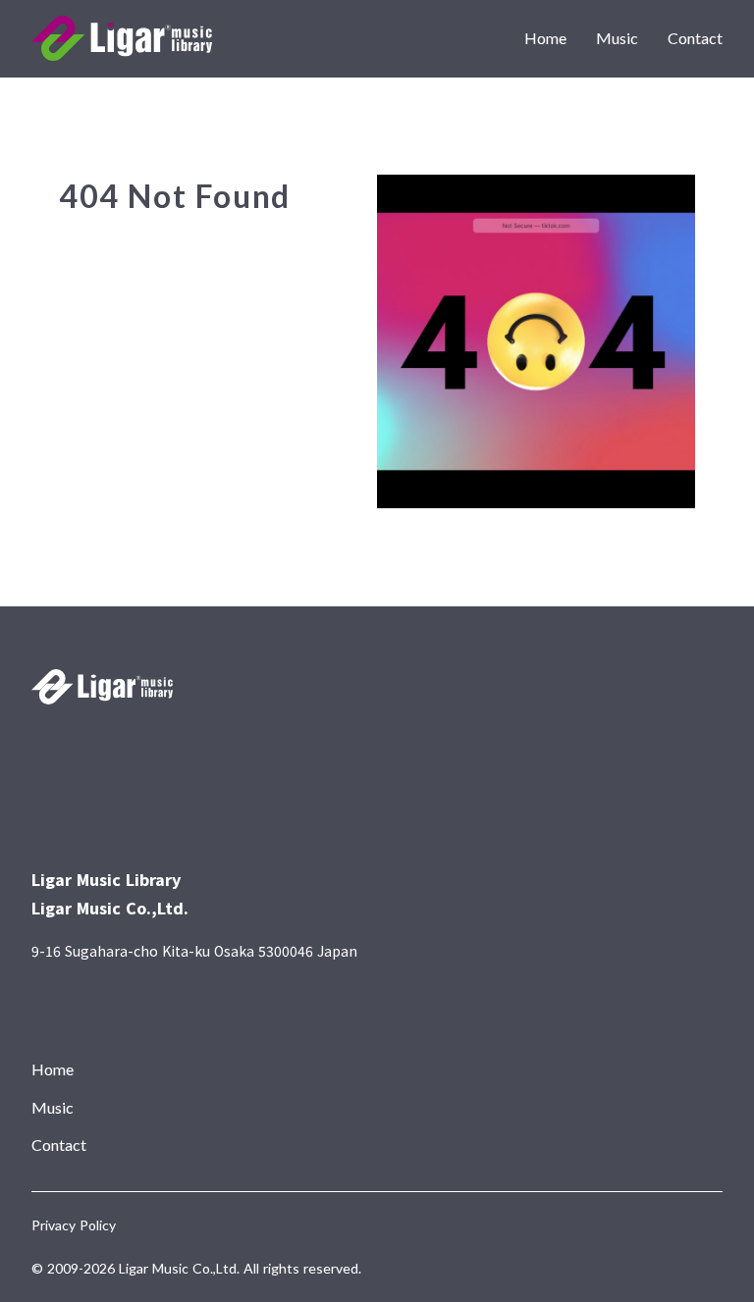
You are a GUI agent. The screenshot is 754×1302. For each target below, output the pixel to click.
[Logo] (121, 38)
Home (545, 37)
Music (617, 37)
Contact (695, 37)
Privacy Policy (73, 1225)
